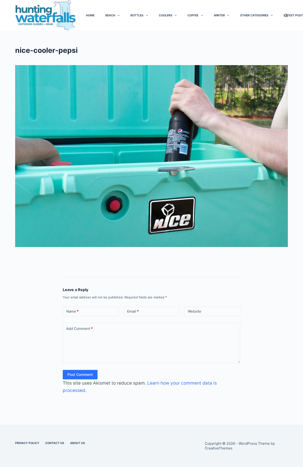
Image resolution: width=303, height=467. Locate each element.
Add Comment (79, 328)
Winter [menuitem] (219, 15)
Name (72, 311)
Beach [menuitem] (110, 15)
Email (133, 311)
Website (194, 311)
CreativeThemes (218, 448)
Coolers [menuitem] (165, 15)
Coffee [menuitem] (192, 15)
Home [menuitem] (90, 15)
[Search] (286, 15)
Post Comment (80, 374)
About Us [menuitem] (77, 443)
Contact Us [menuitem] (54, 443)
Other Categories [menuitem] (254, 15)
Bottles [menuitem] (136, 15)
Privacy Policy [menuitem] (27, 443)
